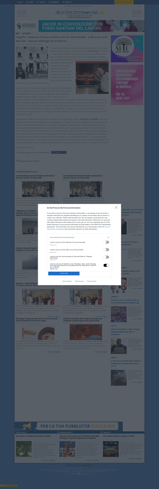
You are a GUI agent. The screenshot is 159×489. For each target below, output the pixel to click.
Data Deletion (67, 281)
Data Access (79, 281)
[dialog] (79, 244)
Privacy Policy (91, 281)
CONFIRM (64, 273)
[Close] (117, 208)
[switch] (106, 242)
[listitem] (79, 237)
